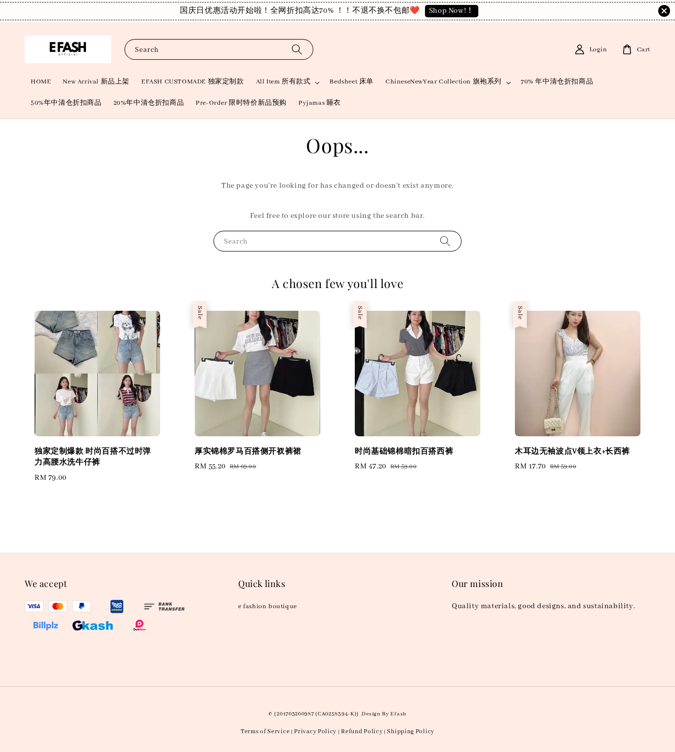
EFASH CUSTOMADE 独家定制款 (192, 82)
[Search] (297, 49)
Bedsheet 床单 (352, 82)
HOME (41, 82)
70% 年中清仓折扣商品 (557, 82)
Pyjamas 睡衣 (319, 103)
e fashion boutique (267, 606)
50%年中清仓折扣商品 (66, 103)
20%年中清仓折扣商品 (149, 103)
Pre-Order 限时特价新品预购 (241, 103)
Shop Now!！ (451, 10)
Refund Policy (361, 731)
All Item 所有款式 (283, 82)
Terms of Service (265, 731)
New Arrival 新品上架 (96, 82)
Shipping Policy (410, 731)
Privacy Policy (315, 731)
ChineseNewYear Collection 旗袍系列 (443, 82)
